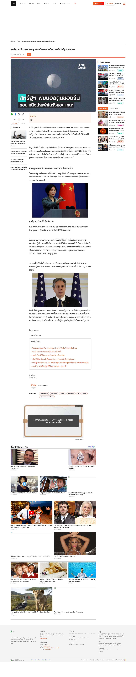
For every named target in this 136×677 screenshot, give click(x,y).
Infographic (116, 633)
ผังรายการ (92, 629)
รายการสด (71, 629)
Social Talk (108, 631)
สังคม (117, 629)
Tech (18, 41)
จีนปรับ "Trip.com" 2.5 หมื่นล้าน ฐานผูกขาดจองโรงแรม (116, 91)
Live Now (100, 4)
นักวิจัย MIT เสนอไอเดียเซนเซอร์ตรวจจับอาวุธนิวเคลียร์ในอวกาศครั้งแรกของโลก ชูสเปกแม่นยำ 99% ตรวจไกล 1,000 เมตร (18, 160)
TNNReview (116, 646)
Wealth (75, 634)
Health (80, 634)
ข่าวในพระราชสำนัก (103, 629)
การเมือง (122, 629)
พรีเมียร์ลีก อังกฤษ (117, 639)
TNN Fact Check (107, 633)
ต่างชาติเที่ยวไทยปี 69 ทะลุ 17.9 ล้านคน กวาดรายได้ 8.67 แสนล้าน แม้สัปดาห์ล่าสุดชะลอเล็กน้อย (116, 83)
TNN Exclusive (111, 629)
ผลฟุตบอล (101, 639)
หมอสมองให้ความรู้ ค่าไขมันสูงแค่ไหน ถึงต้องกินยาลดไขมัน (117, 121)
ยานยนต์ (100, 633)
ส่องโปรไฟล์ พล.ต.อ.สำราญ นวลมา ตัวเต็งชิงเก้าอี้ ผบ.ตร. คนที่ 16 (117, 113)
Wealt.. (120, 78)
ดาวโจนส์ (121, 633)
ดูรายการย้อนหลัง (79, 629)
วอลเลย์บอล (101, 641)
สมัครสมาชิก (118, 4)
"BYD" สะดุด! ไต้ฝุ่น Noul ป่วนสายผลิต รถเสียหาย (117, 75)
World (71, 634)
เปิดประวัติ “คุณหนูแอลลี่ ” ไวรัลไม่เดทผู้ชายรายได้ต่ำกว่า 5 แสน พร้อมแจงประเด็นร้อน (117, 138)
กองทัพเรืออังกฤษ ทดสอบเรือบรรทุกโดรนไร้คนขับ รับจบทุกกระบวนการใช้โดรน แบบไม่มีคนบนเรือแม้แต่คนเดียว (18, 142)
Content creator (73, 641)
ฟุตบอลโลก (113, 641)
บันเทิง (119, 631)
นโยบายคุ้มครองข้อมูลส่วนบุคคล (97, 656)
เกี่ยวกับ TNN (84, 656)
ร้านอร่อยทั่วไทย (102, 646)
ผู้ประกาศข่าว (87, 629)
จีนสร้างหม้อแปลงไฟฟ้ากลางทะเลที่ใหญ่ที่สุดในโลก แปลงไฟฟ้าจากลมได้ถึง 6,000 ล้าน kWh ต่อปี (117, 67)
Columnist (81, 641)
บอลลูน (84, 394)
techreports (54, 394)
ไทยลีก (118, 641)
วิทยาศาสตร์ (101, 631)
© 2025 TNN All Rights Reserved (114, 656)
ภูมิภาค (123, 631)
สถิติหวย (101, 648)
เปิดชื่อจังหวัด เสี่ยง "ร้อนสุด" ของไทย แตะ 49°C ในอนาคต (117, 130)
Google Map (43, 634)
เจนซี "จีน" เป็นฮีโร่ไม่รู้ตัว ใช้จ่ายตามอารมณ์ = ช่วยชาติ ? (49, 366)
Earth (120, 103)
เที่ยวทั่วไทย (109, 646)
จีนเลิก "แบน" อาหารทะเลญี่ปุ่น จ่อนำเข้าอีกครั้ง (46, 352)
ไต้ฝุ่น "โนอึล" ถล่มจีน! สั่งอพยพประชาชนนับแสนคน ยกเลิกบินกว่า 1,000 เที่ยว (117, 99)
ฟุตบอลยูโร (107, 641)
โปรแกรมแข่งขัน (108, 639)
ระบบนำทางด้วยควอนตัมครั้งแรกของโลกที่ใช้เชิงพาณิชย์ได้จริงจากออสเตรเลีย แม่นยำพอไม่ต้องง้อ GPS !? (19, 168)
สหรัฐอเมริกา (71, 394)
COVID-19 (101, 634)
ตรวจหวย (122, 646)
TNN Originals (73, 636)
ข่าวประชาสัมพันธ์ (108, 634)
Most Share (114, 108)
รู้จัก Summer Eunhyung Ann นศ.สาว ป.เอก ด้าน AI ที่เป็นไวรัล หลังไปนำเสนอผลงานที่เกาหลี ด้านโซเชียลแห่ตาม (117, 146)
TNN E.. (120, 87)
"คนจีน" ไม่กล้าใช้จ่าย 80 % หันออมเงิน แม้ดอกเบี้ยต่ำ (48, 355)
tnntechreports (44, 394)
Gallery (115, 634)
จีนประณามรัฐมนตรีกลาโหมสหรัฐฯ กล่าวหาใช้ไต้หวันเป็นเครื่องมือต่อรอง (54, 348)
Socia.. (120, 142)
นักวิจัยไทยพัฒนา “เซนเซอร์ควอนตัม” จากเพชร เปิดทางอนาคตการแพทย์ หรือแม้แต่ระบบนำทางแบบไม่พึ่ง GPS (19, 153)
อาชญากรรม (114, 631)
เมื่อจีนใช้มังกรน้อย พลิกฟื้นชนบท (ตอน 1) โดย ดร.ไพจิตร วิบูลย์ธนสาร (53, 359)
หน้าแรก (13, 41)
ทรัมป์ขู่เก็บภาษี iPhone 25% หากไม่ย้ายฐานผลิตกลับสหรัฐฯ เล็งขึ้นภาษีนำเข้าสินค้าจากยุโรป (60, 363)
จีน (78, 394)
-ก (14, 119)
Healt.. (120, 125)
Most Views (103, 108)
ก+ (24, 119)
